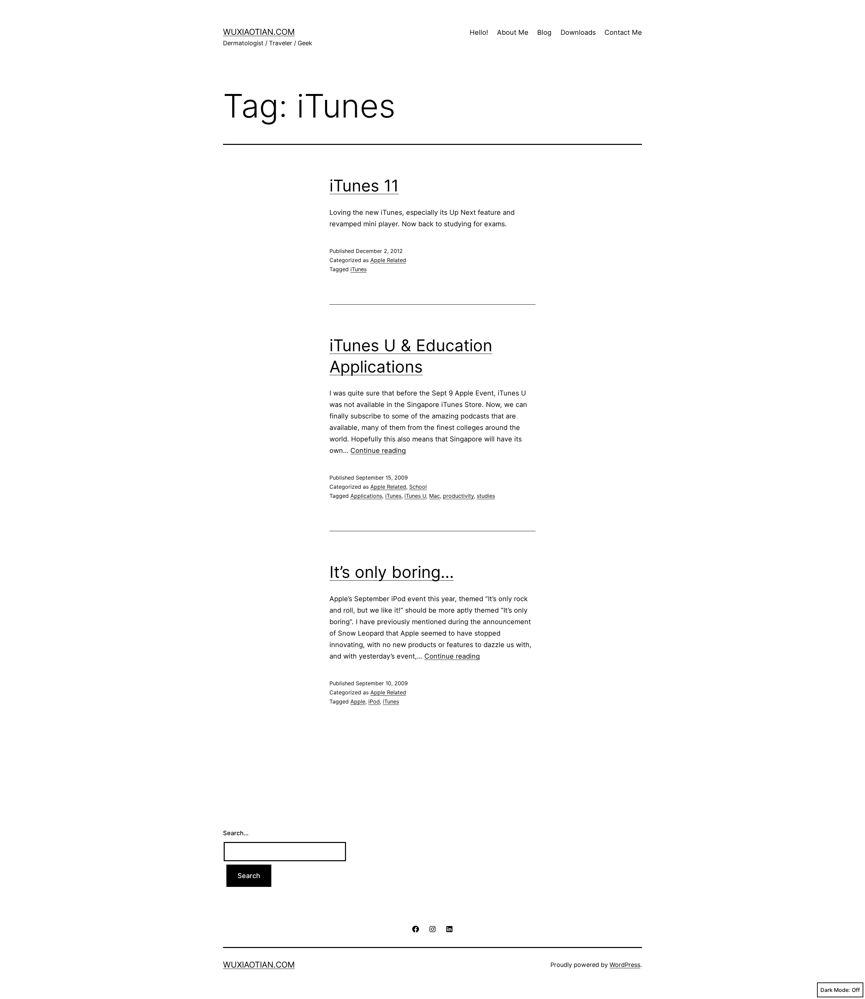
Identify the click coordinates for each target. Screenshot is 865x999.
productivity (458, 495)
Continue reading (378, 450)
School (418, 486)
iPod (374, 701)
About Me (512, 32)
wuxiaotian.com (259, 32)
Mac (434, 495)
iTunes (358, 269)
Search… (236, 833)
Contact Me (623, 32)
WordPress (625, 964)
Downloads (578, 32)
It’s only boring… (391, 572)
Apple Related (388, 260)
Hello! (479, 32)
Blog (544, 32)
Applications (366, 495)
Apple (357, 701)
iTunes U (415, 495)
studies (486, 495)
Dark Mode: (835, 990)
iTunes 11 (364, 186)
